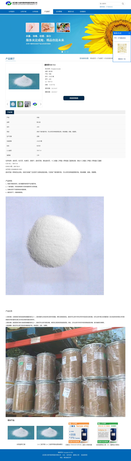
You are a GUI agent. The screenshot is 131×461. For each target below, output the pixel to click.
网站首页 (93, 58)
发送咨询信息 (74, 98)
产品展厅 (47, 11)
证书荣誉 (59, 11)
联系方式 (71, 11)
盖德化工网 (76, 455)
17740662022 (109, 7)
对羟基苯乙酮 (21, 444)
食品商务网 (84, 455)
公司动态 (35, 11)
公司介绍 (23, 11)
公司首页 (11, 11)
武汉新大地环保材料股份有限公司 (51, 455)
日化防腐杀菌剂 (109, 58)
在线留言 (83, 11)
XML (64, 455)
